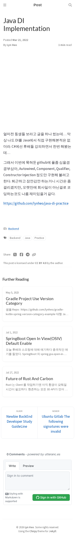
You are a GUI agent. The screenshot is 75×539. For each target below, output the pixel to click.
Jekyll (52, 531)
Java (27, 238)
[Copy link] (34, 254)
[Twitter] (15, 254)
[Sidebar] (5, 5)
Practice (39, 238)
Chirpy (33, 531)
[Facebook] (21, 254)
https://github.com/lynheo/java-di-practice (36, 203)
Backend (13, 229)
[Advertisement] (37, 91)
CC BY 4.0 (41, 263)
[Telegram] (27, 254)
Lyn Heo (12, 45)
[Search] (70, 5)
